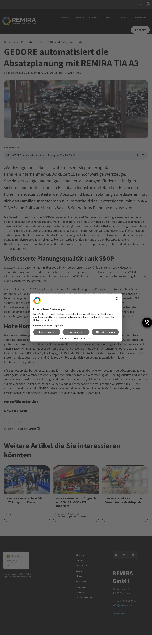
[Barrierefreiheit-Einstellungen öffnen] (147, 322)
